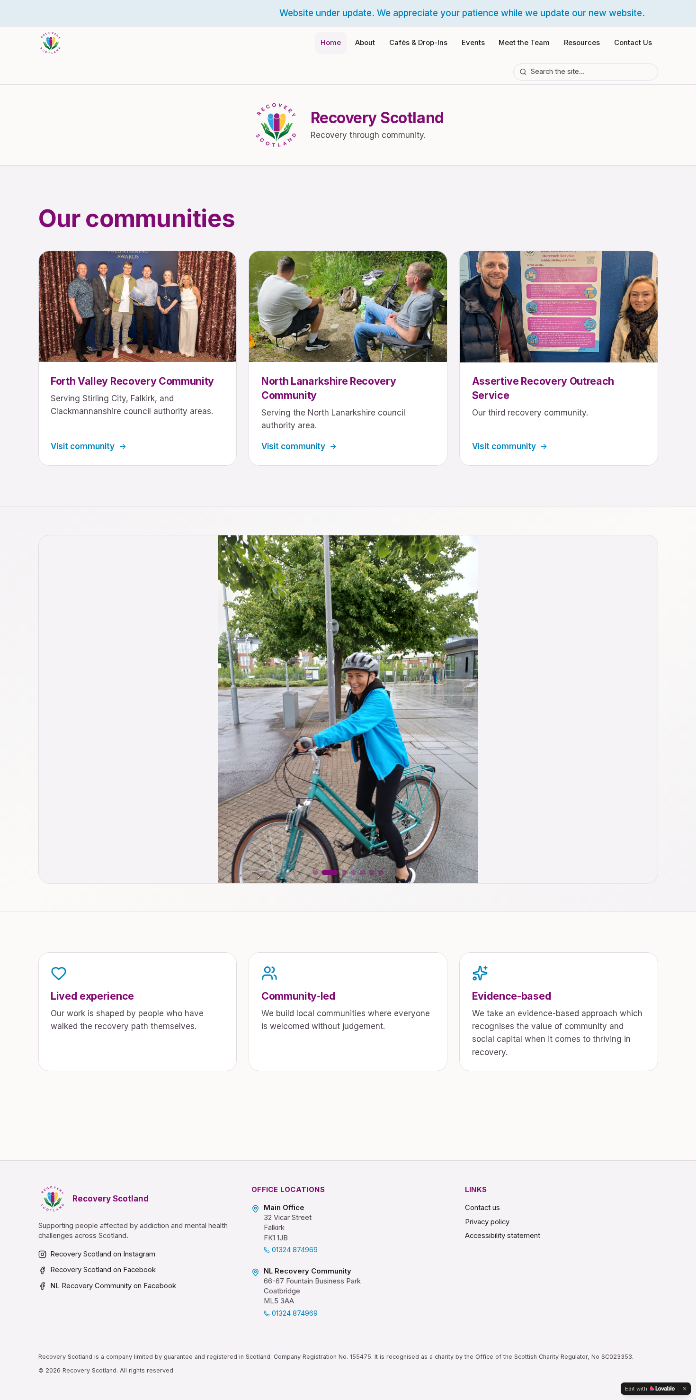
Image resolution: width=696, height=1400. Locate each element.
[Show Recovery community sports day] (381, 872)
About (365, 42)
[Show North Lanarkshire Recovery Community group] (363, 872)
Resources (582, 42)
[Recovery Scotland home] (50, 43)
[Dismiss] (684, 1388)
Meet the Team (524, 42)
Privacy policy (487, 1222)
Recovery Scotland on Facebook (103, 1269)
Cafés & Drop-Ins (418, 42)
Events (473, 42)
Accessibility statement (502, 1235)
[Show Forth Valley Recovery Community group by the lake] (353, 872)
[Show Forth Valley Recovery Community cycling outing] (324, 872)
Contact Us (633, 42)
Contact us (482, 1207)
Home (331, 42)
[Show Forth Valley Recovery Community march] (339, 872)
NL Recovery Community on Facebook (113, 1286)
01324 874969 (295, 1250)
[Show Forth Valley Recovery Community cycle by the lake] (372, 872)
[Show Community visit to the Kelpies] (315, 872)
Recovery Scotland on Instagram (102, 1254)
